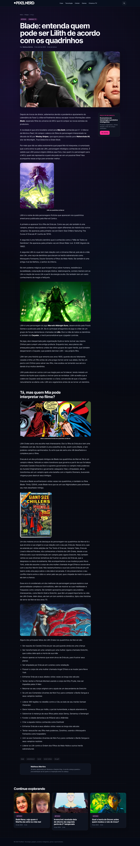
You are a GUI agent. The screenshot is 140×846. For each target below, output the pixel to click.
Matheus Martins (28, 47)
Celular (77, 3)
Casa (61, 3)
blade (22, 759)
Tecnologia (69, 3)
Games (84, 3)
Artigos (27, 14)
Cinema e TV (93, 3)
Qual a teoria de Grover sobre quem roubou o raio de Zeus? (105, 820)
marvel (39, 759)
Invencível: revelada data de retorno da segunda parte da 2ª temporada (65, 821)
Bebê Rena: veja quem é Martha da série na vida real (28, 820)
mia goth (57, 759)
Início (21, 14)
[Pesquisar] (124, 3)
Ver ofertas (104, 132)
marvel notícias (48, 759)
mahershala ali (31, 759)
